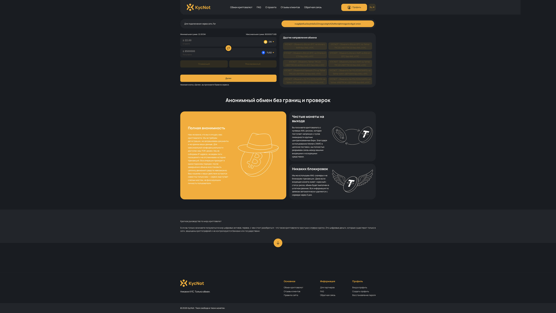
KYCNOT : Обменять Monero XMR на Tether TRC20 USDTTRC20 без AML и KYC (350, 63)
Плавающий (204, 64)
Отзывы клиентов (290, 7)
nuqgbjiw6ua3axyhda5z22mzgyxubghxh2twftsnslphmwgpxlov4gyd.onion (328, 24)
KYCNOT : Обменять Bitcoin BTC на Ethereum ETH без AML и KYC (305, 55)
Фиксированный (252, 64)
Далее (228, 78)
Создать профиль (360, 291)
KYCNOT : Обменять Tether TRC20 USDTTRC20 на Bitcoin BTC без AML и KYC (304, 63)
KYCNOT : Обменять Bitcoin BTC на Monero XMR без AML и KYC (305, 46)
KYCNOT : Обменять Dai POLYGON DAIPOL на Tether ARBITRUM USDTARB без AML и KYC (350, 81)
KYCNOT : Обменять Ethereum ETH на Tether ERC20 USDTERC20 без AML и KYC (304, 72)
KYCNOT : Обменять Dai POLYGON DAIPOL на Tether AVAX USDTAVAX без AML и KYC (350, 72)
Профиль (356, 7)
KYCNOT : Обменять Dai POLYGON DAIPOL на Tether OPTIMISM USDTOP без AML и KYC (305, 81)
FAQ (259, 7)
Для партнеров (327, 287)
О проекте (270, 7)
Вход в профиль (359, 287)
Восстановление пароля (364, 295)
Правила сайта (291, 295)
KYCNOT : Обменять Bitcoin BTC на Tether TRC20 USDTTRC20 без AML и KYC (350, 46)
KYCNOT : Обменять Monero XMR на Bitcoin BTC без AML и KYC (350, 55)
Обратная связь (313, 7)
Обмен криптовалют (241, 7)
